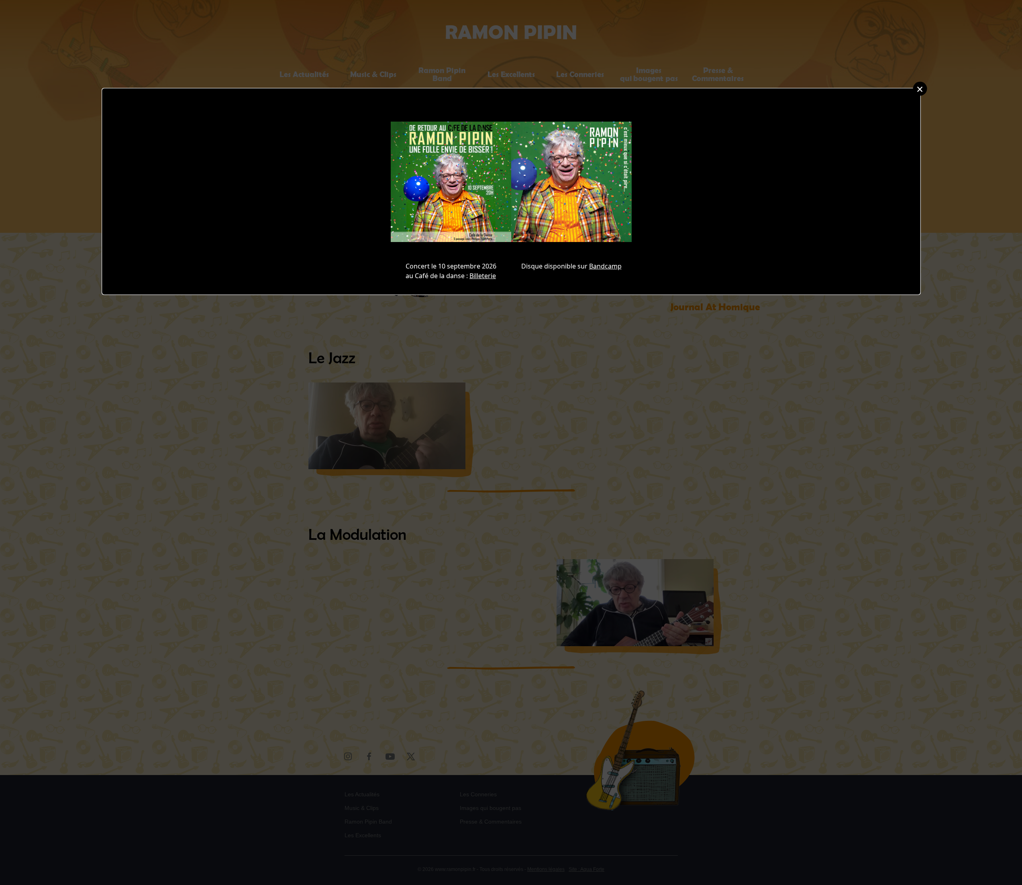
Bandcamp (605, 266)
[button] (920, 88)
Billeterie (482, 275)
